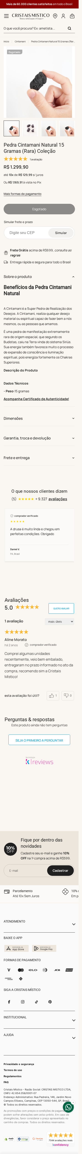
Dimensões (13, 418)
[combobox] (39, 28)
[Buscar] (69, 28)
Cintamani (20, 41)
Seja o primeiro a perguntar (39, 740)
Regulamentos (12, 1076)
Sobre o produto (18, 276)
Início (6, 41)
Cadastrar (60, 870)
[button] (55, 16)
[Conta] (63, 16)
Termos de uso (13, 1070)
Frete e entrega (17, 457)
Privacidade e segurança (19, 1064)
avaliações (58, 498)
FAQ (6, 1082)
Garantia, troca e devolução (27, 438)
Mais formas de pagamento (22, 194)
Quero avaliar (61, 608)
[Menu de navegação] (6, 16)
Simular (61, 233)
